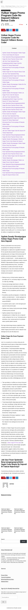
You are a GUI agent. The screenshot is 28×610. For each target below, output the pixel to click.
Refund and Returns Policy (7, 579)
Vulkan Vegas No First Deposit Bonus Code (13, 71)
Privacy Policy (4, 575)
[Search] (25, 2)
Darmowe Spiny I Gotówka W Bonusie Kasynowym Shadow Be (6, 511)
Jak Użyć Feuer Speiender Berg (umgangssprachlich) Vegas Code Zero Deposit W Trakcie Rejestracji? (12, 99)
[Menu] (2, 2)
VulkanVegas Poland (10, 6)
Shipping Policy (4, 581)
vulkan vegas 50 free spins (14, 442)
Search (3, 539)
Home (2, 6)
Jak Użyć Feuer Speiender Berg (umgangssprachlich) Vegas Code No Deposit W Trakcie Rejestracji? (12, 63)
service (7, 24)
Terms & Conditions (6, 577)
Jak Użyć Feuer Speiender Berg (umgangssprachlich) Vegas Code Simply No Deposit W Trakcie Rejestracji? (13, 76)
